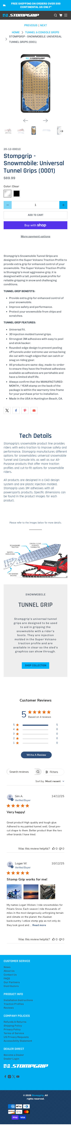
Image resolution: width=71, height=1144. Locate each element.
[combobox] (50, 781)
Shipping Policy (13, 1025)
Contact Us (10, 974)
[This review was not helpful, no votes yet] (60, 849)
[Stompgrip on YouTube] (17, 1077)
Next (43, 25)
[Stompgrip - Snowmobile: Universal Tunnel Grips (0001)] (36, 83)
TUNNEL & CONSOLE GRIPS (42, 32)
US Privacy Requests (16, 1037)
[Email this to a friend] (34, 410)
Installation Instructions (18, 1000)
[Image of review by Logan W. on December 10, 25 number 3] (47, 891)
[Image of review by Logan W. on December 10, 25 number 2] (30, 891)
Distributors (11, 986)
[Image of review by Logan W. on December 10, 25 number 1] (14, 891)
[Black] (16, 193)
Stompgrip (38, 1095)
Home (16, 32)
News (7, 967)
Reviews (9, 1007)
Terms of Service (14, 1033)
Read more (39, 925)
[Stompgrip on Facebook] (5, 1077)
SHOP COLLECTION (35, 665)
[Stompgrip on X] (13, 1077)
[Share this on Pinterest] (24, 410)
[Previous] (25, 120)
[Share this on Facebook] (16, 410)
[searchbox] (21, 772)
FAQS (7, 978)
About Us (9, 970)
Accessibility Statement (18, 1040)
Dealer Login (11, 1058)
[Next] (45, 120)
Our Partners (12, 982)
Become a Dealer (14, 1055)
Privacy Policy (12, 1029)
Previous (31, 25)
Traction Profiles (14, 1004)
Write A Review (36, 755)
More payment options (35, 236)
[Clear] (7, 193)
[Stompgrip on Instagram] (9, 1077)
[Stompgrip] (27, 15)
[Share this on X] (7, 410)
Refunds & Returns (15, 1021)
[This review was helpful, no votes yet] (53, 849)
